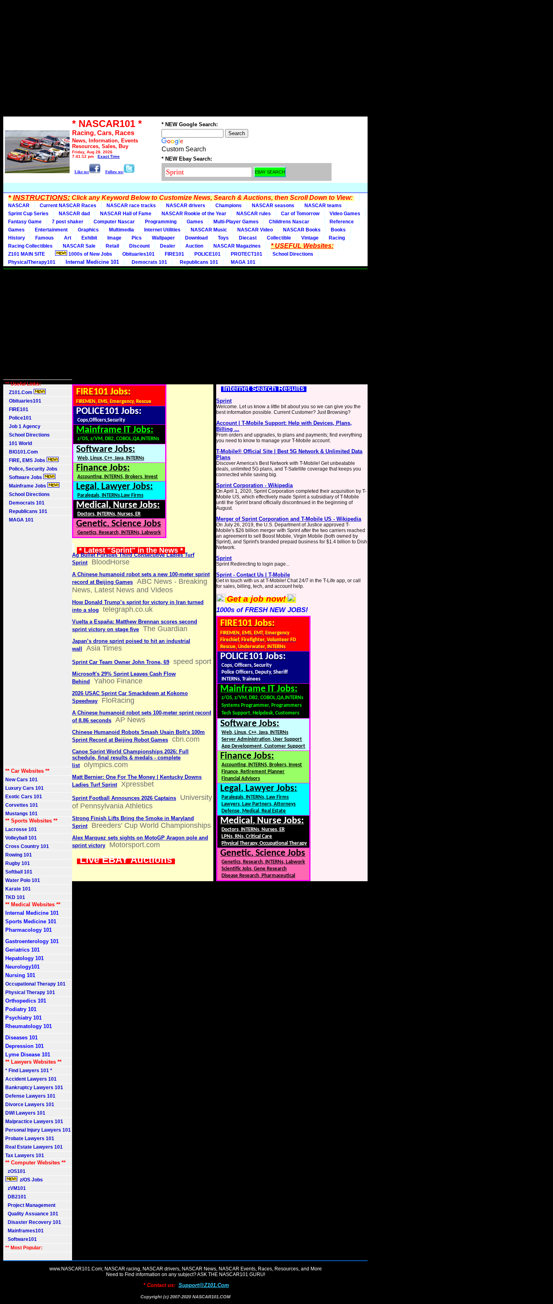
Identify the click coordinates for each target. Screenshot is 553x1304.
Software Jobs (24, 477)
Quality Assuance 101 (31, 1214)
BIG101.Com (21, 452)
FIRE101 (174, 254)
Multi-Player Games (236, 222)
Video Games (345, 213)
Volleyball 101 (21, 838)
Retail (112, 246)
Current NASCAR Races (68, 205)
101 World (18, 443)
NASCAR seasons (273, 205)
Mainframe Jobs (26, 486)
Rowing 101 (18, 855)
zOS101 (15, 1171)
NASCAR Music (209, 230)
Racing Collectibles (30, 246)
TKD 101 (15, 897)
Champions (228, 205)
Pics (137, 238)
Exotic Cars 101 (23, 796)
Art (67, 238)
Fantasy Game (25, 222)
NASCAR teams (323, 205)
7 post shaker (67, 222)
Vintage (310, 238)
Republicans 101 (197, 262)
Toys (223, 238)
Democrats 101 (148, 262)
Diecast (248, 238)
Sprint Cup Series (28, 213)
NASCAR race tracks (131, 205)
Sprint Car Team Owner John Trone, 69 (120, 662)
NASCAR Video (255, 230)
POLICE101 (207, 254)
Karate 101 (18, 889)
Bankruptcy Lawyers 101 (34, 1087)
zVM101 (15, 1188)
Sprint (224, 401)
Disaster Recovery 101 (33, 1222)
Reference (342, 222)
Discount (139, 246)
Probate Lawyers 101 (29, 1138)
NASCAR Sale (79, 246)
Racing (337, 238)
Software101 (21, 1239)
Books (338, 230)
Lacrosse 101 (21, 829)
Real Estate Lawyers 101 (34, 1147)
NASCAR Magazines (237, 246)
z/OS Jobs (30, 1180)
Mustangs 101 (21, 813)
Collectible (279, 238)
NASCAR (19, 205)
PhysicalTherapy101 (31, 262)
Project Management (30, 1205)
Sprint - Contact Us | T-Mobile (253, 575)
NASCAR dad (74, 213)
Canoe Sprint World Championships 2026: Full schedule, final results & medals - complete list (130, 758)
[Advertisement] (185, 60)
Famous (44, 238)
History (16, 238)
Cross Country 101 (27, 846)
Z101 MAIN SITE (26, 254)
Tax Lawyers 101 (24, 1155)
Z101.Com (19, 392)
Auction (194, 246)
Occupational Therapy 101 (35, 984)
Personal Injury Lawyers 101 (38, 1130)
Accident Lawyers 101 (31, 1079)
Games (195, 222)
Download (196, 238)
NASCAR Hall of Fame (125, 213)
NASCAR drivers (185, 205)
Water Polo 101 (22, 880)
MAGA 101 (241, 262)
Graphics (88, 230)
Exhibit (89, 238)
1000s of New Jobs (89, 254)
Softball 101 (18, 872)
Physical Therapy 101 (30, 992)
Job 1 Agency (22, 426)
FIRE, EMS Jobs (26, 460)
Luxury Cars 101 (24, 788)
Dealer (167, 246)
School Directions (292, 254)
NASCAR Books (302, 230)
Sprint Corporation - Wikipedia (254, 485)
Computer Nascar (114, 222)
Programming (161, 222)
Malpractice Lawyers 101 (34, 1121)
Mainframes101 (24, 1231)
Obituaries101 (138, 254)
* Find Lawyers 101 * (28, 1070)
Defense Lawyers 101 (30, 1096)
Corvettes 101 (21, 805)
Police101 (18, 418)
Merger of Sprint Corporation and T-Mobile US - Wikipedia (288, 519)
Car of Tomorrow (300, 213)
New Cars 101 (21, 779)
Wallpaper (163, 238)
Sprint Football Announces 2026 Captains (124, 798)
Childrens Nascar (289, 222)
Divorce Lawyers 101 (29, 1104)
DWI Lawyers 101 (25, 1113)
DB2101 (15, 1197)
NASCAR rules (253, 213)
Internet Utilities (162, 230)
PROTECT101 (246, 254)
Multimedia (121, 230)
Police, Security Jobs (32, 469)
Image (114, 238)
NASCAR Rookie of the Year (194, 213)
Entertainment (51, 230)
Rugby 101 (17, 863)
